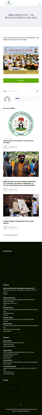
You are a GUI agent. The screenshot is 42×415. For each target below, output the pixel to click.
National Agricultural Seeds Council (14, 277)
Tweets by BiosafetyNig (10, 391)
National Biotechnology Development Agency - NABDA (20, 258)
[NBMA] (8, 2)
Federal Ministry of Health (11, 270)
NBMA (17, 98)
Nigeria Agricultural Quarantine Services (16, 272)
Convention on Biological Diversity (14, 263)
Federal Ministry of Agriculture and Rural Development (20, 267)
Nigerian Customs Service (11, 265)
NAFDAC (5, 275)
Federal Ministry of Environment (13, 255)
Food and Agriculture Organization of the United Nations (20, 280)
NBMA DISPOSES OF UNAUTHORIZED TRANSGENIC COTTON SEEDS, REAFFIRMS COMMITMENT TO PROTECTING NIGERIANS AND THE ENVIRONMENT (19, 183)
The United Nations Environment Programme (17, 260)
